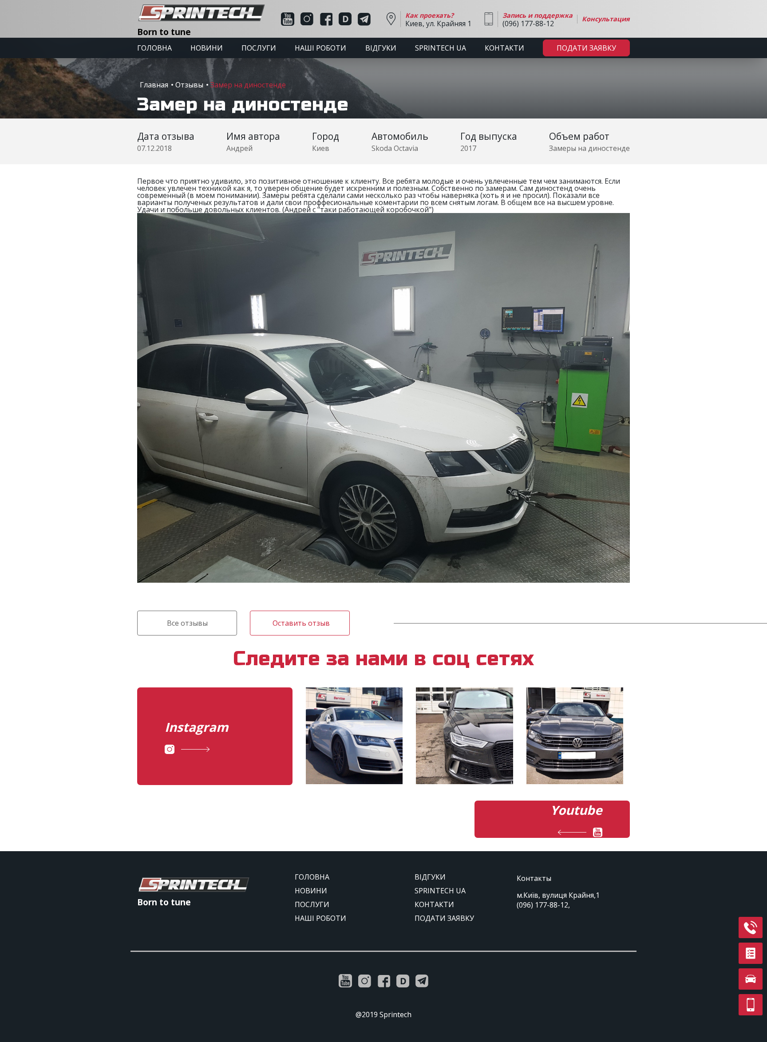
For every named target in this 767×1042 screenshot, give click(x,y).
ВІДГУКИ (380, 48)
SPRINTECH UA (440, 48)
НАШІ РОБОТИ (320, 48)
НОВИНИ (206, 48)
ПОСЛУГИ (258, 48)
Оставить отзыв (301, 623)
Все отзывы (187, 623)
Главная (154, 85)
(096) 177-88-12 (542, 905)
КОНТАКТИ (504, 48)
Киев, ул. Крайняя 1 (438, 19)
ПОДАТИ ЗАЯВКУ (586, 48)
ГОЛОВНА (154, 48)
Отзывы (189, 85)
